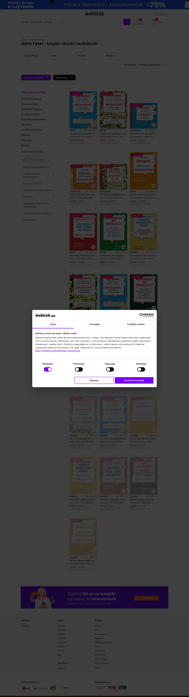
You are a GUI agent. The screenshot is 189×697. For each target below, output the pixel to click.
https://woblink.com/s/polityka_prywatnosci (57, 351)
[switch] (79, 369)
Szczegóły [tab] (95, 324)
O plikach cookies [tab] (136, 324)
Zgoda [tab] (53, 324)
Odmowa (94, 380)
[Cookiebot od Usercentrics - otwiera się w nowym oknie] (142, 315)
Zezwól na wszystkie (134, 380)
